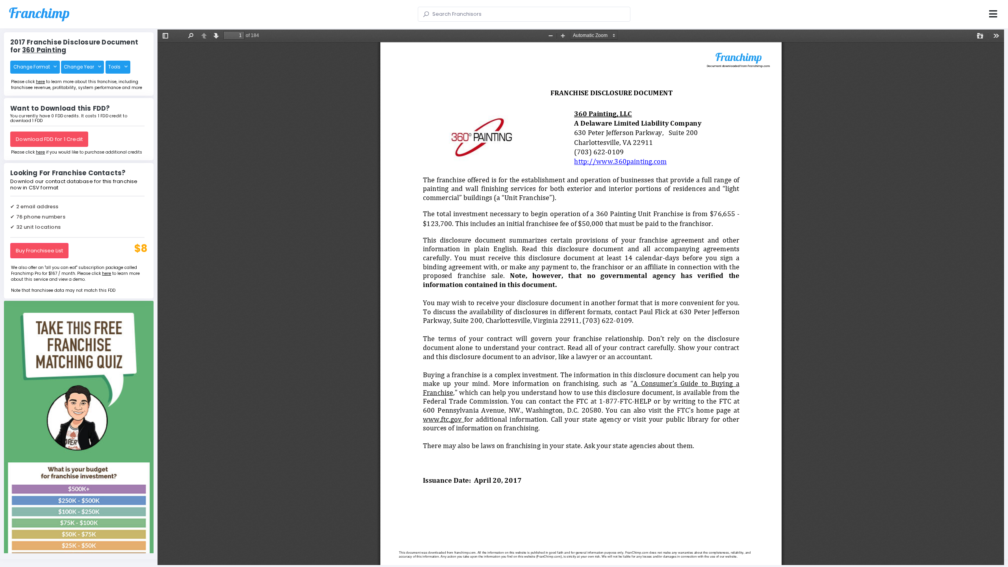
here (40, 82)
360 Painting (44, 50)
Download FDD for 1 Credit (49, 139)
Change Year (79, 67)
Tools (115, 67)
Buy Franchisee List (39, 250)
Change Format (32, 67)
